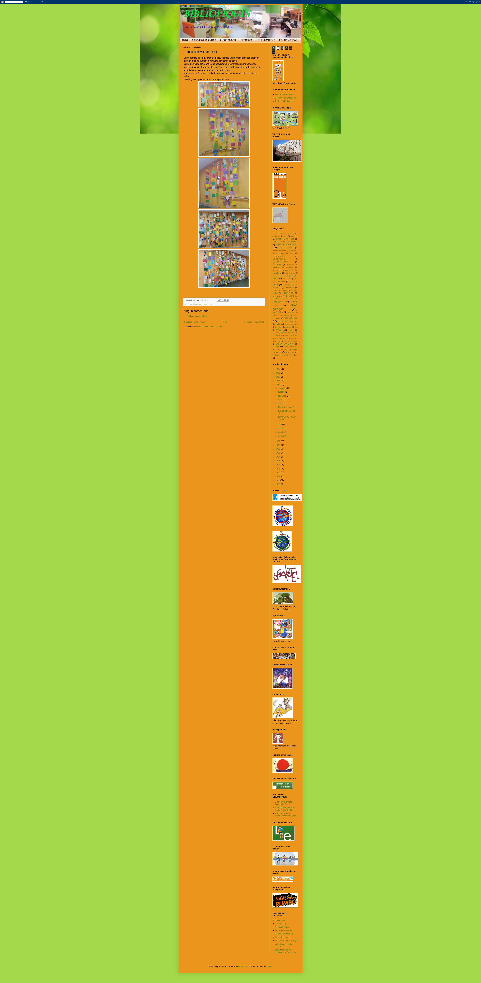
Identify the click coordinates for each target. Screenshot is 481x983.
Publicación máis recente (195, 322)
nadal (277, 324)
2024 (277, 377)
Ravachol (284, 338)
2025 (277, 373)
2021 (277, 441)
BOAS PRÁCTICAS (288, 40)
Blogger (268, 966)
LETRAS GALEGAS (266, 40)
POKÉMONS (277, 336)
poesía (275, 333)
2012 (277, 476)
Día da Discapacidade (280, 276)
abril (280, 424)
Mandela (291, 312)
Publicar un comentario (197, 316)
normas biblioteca (290, 324)
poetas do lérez (288, 333)
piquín (291, 330)
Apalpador (276, 236)
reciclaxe (294, 338)
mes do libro (208, 304)
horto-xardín (277, 302)
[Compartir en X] (222, 300)
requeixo (278, 341)
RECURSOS (247, 40)
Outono (288, 327)
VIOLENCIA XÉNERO (280, 355)
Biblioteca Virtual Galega (286, 940)
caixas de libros (286, 248)
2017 (277, 457)
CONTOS (276, 265)
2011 (277, 480)
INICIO (185, 40)
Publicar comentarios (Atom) (209, 327)
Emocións (289, 288)
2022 (277, 385)
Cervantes (293, 251)
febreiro (281, 432)
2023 (277, 381)
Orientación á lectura (284, 934)
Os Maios (278, 327)
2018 (277, 453)
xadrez (294, 355)
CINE (277, 253)
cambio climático (279, 251)
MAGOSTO (277, 312)
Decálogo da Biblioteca (285, 98)
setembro (282, 396)
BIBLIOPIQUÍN (217, 13)
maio (280, 404)
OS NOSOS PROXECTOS (204, 40)
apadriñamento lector (282, 233)
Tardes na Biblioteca (284, 101)
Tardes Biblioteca (281, 350)
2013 (277, 472)
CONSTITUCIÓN (278, 259)
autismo (294, 236)
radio (276, 338)
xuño (280, 400)
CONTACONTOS (280, 262)
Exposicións (277, 296)
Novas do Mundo (282, 927)
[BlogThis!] (220, 300)
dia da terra (287, 279)
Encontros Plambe (279, 290)
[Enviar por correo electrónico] (218, 300)
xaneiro (281, 436)
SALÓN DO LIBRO (285, 344)
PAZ (278, 329)
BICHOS (275, 242)
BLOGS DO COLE (228, 40)
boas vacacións (290, 242)
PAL (295, 327)
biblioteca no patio (285, 239)
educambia (280, 920)
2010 (277, 484)
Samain (275, 347)
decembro (282, 388)
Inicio (224, 322)
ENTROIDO (288, 293)
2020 (277, 445)
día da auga (290, 273)
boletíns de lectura (286, 244)
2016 (277, 461)
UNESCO (290, 352)
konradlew (243, 966)
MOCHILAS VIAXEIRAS (287, 321)
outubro (281, 392)
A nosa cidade (281, 923)
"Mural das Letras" (285, 407)
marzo (281, 428)
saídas (295, 341)
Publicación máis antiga (253, 322)
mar (273, 315)
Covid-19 (290, 265)
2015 (277, 465)
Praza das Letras (282, 937)
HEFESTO (289, 299)
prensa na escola (291, 336)
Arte (285, 236)
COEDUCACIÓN (278, 256)
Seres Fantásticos (290, 347)
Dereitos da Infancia (282, 267)
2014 (277, 468)
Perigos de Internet (283, 930)
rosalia (286, 341)
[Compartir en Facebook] (225, 300)
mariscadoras (284, 315)
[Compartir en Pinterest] (227, 300)
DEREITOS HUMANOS (281, 270)
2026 (277, 369)
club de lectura (288, 253)
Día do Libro (198, 304)
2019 (277, 449)
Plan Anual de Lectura (285, 94)
